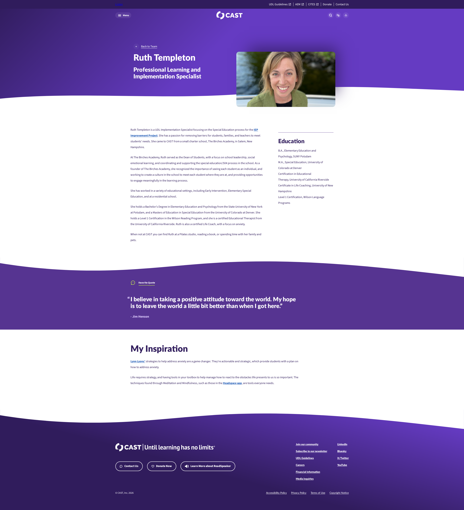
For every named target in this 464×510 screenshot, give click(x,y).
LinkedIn (342, 444)
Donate (327, 4)
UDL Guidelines (278, 4)
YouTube (342, 465)
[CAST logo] (229, 15)
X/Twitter (343, 458)
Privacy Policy (298, 493)
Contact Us (342, 4)
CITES (311, 4)
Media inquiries (305, 479)
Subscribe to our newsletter (311, 451)
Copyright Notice (339, 493)
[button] (338, 15)
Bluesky (342, 451)
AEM (298, 4)
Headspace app (232, 383)
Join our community (307, 444)
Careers (300, 465)
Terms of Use (318, 493)
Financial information (308, 472)
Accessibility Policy (276, 493)
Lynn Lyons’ (137, 361)
